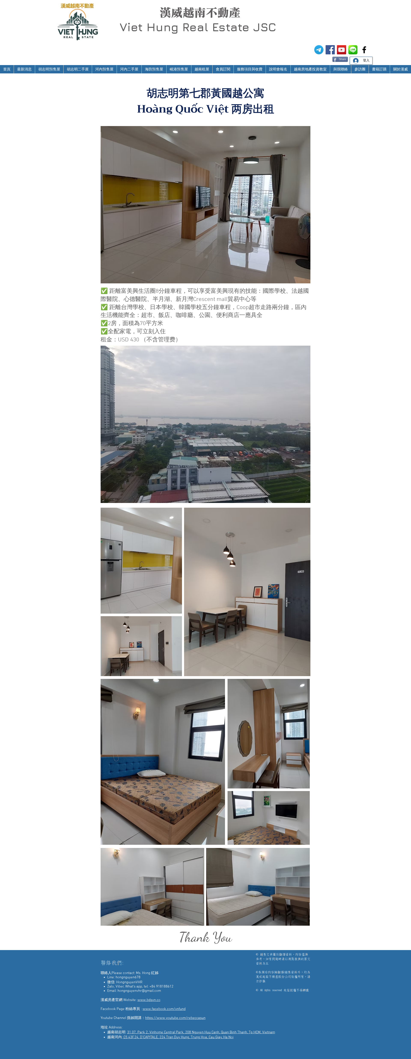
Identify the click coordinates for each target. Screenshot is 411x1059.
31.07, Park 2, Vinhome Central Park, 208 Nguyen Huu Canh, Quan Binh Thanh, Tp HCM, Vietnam (201, 1032)
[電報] (318, 49)
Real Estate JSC (229, 27)
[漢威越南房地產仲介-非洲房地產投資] (364, 49)
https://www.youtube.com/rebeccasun (175, 1018)
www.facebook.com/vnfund (164, 1009)
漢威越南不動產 (199, 12)
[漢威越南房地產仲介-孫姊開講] (341, 49)
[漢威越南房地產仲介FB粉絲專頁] (330, 49)
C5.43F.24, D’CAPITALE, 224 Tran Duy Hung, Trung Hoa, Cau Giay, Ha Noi (178, 1037)
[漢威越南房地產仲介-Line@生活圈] (352, 49)
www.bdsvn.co (148, 1000)
